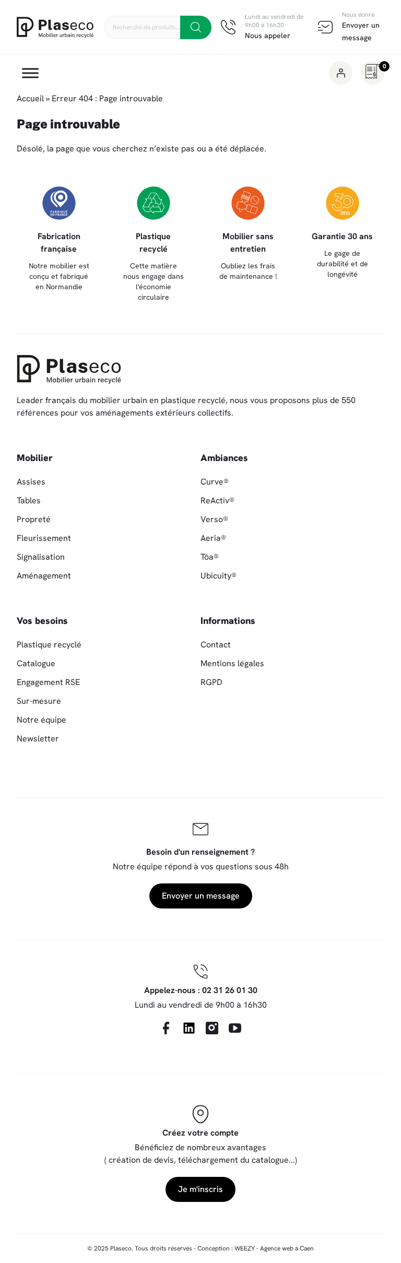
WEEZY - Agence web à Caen (274, 1248)
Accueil (30, 98)
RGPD (211, 682)
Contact (215, 644)
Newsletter (38, 738)
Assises (31, 481)
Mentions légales (232, 663)
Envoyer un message (201, 895)
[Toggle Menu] (30, 73)
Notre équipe (41, 719)
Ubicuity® (218, 575)
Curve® (214, 481)
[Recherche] (195, 27)
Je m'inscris (200, 1189)
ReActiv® (217, 500)
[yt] (235, 1028)
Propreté (34, 519)
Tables (29, 500)
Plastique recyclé (49, 644)
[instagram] (212, 1028)
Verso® (214, 519)
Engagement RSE (48, 682)
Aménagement (44, 575)
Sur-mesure (39, 700)
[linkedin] (189, 1028)
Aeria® (213, 538)
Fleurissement (44, 538)
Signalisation (41, 556)
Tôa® (209, 556)
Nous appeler (267, 35)
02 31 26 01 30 (229, 990)
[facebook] (166, 1028)
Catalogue (36, 663)
